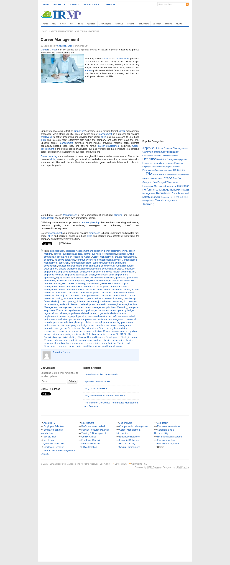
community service (86, 259)
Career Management (61, 31)
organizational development (82, 313)
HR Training (55, 283)
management (105, 134)
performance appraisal (123, 316)
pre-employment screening (106, 322)
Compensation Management (133, 426)
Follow (68, 243)
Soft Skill (184, 197)
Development (51, 268)
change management (125, 256)
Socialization (50, 337)
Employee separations (168, 426)
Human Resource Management (64, 464)
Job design (162, 422)
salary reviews (51, 334)
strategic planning (102, 340)
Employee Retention (173, 163)
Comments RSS (139, 464)
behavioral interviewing (115, 250)
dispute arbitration (68, 268)
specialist (63, 337)
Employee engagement (177, 159)
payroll (73, 316)
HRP (72, 24)
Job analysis (125, 422)
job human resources (86, 301)
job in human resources (110, 301)
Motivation (61, 310)
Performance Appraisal (93, 426)
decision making (91, 265)
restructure (77, 331)
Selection (157, 24)
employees (79, 131)
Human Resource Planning (95, 429)
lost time (132, 304)
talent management (76, 343)
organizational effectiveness (112, 313)
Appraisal (91, 24)
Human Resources (173, 175)
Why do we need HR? (95, 388)
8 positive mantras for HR (97, 381)
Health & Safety (127, 443)
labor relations (51, 304)
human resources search (113, 295)
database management (70, 265)
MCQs (179, 24)
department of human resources (117, 265)
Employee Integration (168, 443)
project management (120, 325)
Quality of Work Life (53, 443)
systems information (54, 343)
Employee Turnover (171, 166)
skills (103, 137)
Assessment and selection (89, 250)
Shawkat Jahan (64, 45)
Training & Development (93, 433)
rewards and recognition (124, 331)
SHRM (63, 24)
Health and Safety (166, 170)
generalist (120, 277)
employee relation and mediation (118, 271)
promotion (49, 328)
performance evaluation (56, 319)
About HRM (49, 422)
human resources (94, 289)
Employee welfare (150, 170)
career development (108, 145)
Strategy (145, 201)
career (105, 58)
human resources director (114, 292)
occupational (123, 58)
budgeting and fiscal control (76, 253)
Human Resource (68, 286)
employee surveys (98, 274)
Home (46, 4)
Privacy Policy (93, 4)
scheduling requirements (72, 334)
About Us (59, 4)
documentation (109, 268)
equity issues (63, 277)
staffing (72, 337)
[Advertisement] (152, 14)
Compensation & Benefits (151, 156)
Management (70, 215)
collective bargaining (64, 259)
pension (82, 316)
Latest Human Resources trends (101, 374)
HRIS (80, 24)
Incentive (119, 24)
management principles (104, 307)
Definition (149, 159)
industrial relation (103, 298)
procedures (127, 322)
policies (87, 322)
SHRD (119, 334)
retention (97, 331)
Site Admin (105, 464)
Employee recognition (153, 163)
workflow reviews (92, 346)
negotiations (74, 310)
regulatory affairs (118, 328)
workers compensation (70, 346)
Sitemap (110, 4)
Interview (117, 298)
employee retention (53, 274)
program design (79, 325)
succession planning (122, 340)
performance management (111, 319)
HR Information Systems (169, 436)
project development (99, 325)
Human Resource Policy (71, 289)
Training (168, 24)
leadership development (83, 304)
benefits (57, 253)
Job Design (159, 182)
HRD (64, 283)
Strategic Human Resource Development (98, 337)
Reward (130, 24)
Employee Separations (152, 167)
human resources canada (117, 289)
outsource (64, 316)
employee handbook (68, 271)
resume (88, 331)
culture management (103, 262)
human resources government (84, 295)
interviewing (129, 298)
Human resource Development (94, 286)
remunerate (50, 331)
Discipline (161, 159)
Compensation (170, 151)
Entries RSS (121, 464)
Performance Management (159, 189)
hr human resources (119, 280)
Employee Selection (53, 426)
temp (104, 343)
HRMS (155, 175)
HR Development (99, 280)
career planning (91, 222)
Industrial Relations (152, 178)
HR (87, 280)
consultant (64, 262)
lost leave (122, 304)
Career (44, 49)
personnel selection (63, 322)
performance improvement (82, 319)
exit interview (96, 277)
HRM (54, 24)
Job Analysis (105, 24)
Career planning (49, 156)
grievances (132, 277)
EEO (120, 268)
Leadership (174, 182)
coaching (48, 259)
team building (93, 343)
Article (159, 148)
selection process (106, 334)
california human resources (69, 256)
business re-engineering (104, 253)
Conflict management (170, 156)
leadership (64, 304)
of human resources (105, 310)
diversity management (89, 268)
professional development (57, 325)
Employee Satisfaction (76, 274)
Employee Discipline (91, 440)
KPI (167, 182)
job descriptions (66, 301)
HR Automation (89, 447)
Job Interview (130, 301)
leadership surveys (106, 304)
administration (57, 250)
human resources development (84, 292)
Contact (74, 4)
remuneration (63, 331)
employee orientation (90, 271)
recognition (60, 328)
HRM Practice (154, 467)
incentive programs (84, 298)
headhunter (49, 280)
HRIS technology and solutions (84, 283)
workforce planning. (112, 346)
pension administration (99, 316)
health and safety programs (70, 280)
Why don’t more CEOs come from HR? (104, 395)
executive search (80, 277)
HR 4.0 (176, 170)
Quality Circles (88, 436)
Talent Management (166, 200)
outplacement (51, 316)
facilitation (109, 277)
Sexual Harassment (129, 447)
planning (118, 215)
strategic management (80, 340)
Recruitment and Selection (95, 328)
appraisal (70, 250)
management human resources (75, 307)
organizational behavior (55, 313)
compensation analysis (109, 259)
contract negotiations (81, 262)
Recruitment (143, 24)
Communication (151, 151)
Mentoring (122, 307)
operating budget (125, 310)
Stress (151, 201)
